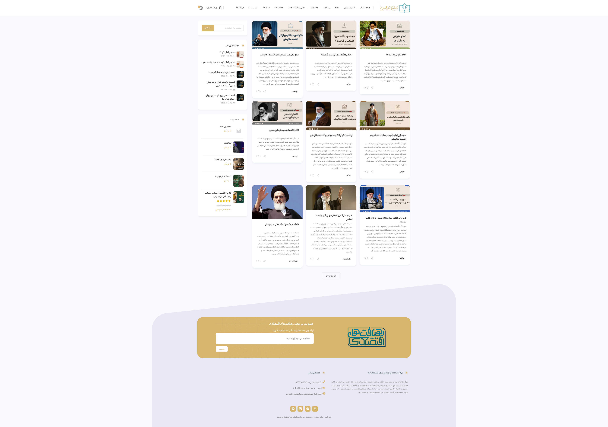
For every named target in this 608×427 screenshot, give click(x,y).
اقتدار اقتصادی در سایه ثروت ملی (284, 130)
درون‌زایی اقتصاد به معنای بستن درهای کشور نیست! (385, 220)
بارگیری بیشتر (331, 275)
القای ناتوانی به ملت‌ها (396, 55)
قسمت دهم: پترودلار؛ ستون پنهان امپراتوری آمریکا (220, 97)
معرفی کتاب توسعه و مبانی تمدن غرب (218, 62)
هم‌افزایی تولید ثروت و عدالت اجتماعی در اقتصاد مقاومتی (388, 137)
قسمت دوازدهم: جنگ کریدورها (221, 72)
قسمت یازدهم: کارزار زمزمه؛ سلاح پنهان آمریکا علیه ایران (221, 84)
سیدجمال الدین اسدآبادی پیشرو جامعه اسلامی (334, 217)
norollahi (347, 259)
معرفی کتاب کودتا (227, 52)
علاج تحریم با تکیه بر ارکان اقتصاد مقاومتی (279, 55)
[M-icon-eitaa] (300, 409)
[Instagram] (315, 409)
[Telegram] (307, 409)
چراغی (402, 88)
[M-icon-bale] (293, 409)
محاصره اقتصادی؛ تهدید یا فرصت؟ (336, 55)
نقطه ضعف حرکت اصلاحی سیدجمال (282, 225)
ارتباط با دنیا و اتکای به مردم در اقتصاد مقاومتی (331, 135)
